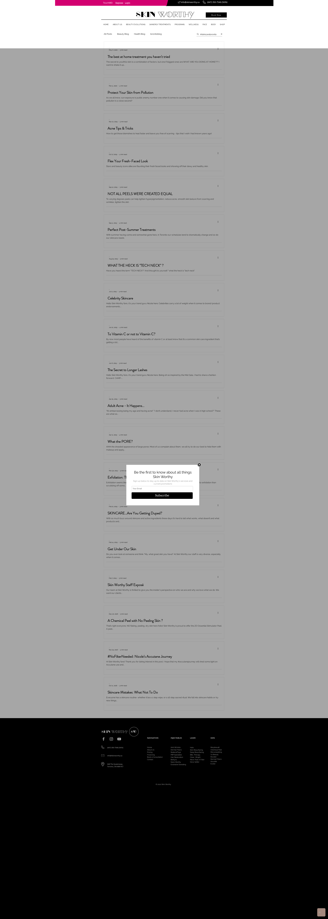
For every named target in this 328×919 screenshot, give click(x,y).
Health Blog (139, 34)
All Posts (108, 34)
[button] (117, 24)
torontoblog (156, 34)
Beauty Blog (123, 34)
